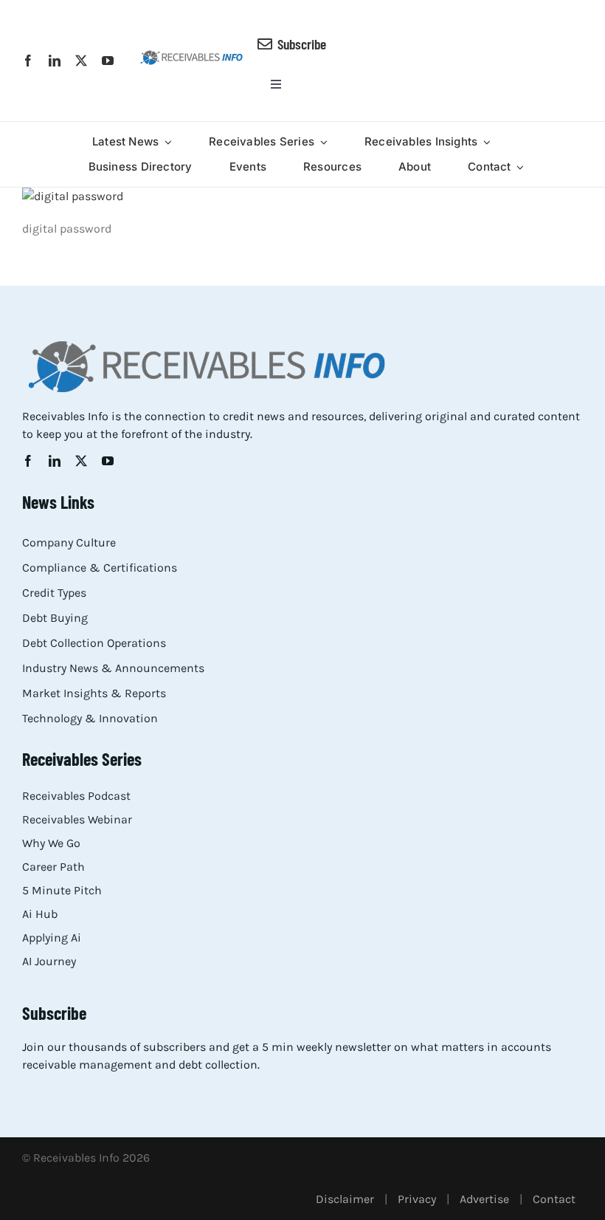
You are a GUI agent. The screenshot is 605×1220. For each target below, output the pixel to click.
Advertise (484, 1199)
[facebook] (28, 60)
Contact (554, 1199)
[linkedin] (54, 60)
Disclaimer (345, 1199)
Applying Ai (51, 938)
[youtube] (108, 60)
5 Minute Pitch (62, 890)
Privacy (417, 1199)
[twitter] (81, 60)
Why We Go (51, 843)
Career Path (53, 867)
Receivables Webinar (77, 819)
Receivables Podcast (76, 796)
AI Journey (49, 961)
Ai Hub (40, 914)
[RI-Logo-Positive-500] (191, 55)
